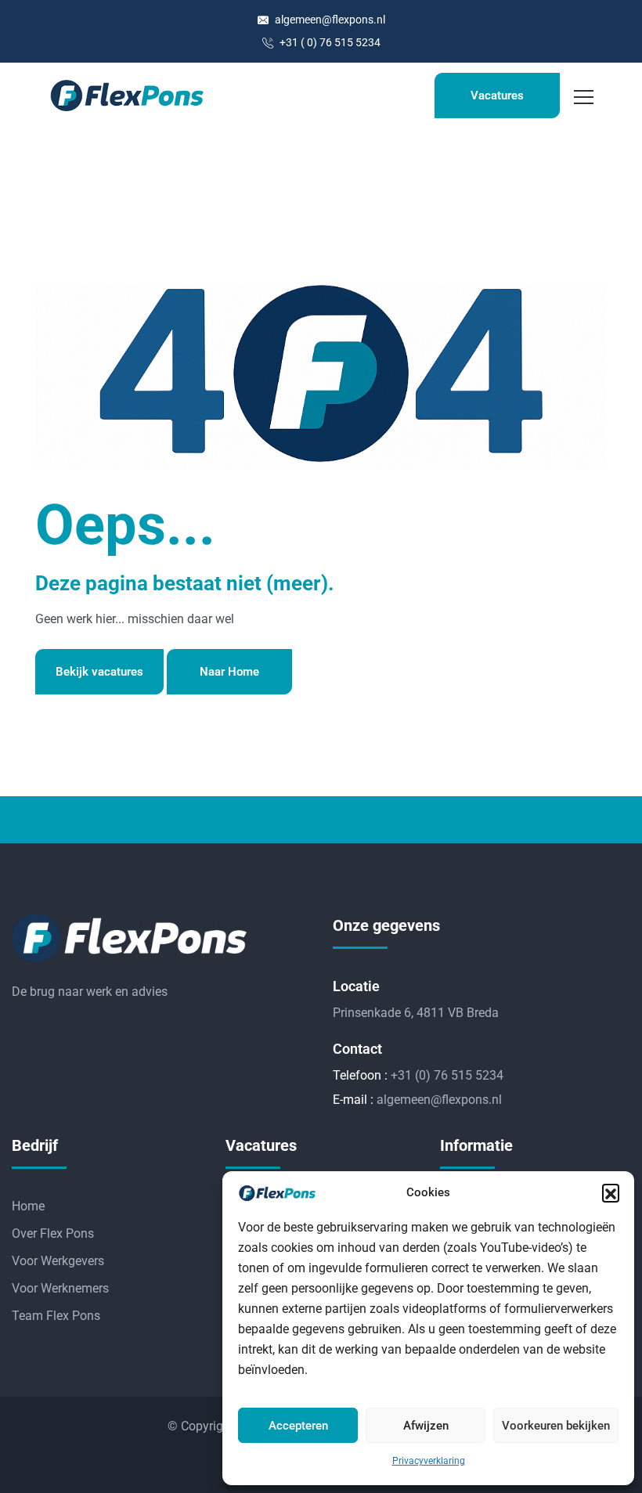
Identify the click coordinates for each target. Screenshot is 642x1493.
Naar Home (229, 672)
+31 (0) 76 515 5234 (447, 1075)
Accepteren (298, 1426)
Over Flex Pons (53, 1233)
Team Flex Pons (56, 1315)
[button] (611, 1192)
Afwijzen (426, 1426)
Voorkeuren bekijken (556, 1426)
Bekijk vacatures (99, 672)
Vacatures (497, 95)
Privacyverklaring (428, 1460)
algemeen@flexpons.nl (328, 19)
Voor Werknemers (60, 1288)
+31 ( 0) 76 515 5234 (329, 42)
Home (28, 1206)
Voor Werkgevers (58, 1260)
